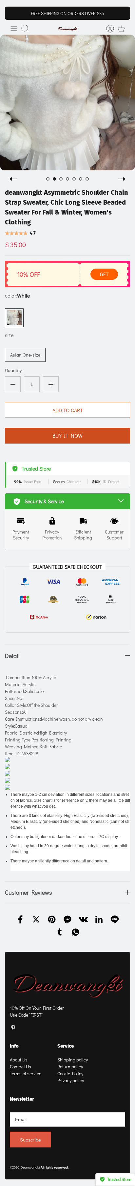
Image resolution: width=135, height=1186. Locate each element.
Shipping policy (72, 1059)
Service (65, 1046)
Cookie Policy (70, 1073)
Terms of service (25, 1073)
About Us (19, 1059)
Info (14, 1046)
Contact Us (20, 1066)
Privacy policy (70, 1080)
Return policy (70, 1066)
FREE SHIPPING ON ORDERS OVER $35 (67, 13)
